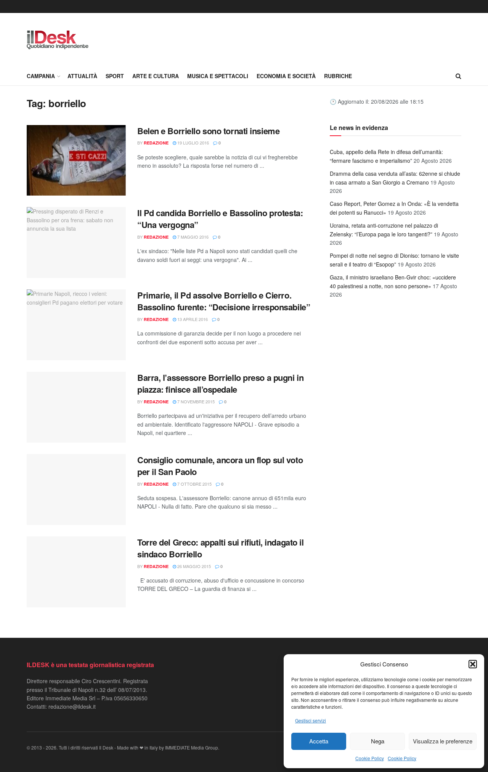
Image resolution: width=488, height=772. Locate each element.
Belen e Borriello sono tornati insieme (208, 131)
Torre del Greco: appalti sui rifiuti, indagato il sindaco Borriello (220, 548)
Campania (41, 76)
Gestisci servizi (310, 720)
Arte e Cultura (155, 76)
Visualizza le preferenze (442, 741)
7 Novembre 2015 (195, 401)
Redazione (156, 143)
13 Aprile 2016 (192, 319)
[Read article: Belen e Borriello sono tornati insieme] (76, 160)
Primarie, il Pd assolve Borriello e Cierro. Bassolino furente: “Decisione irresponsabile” (223, 301)
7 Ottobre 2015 (194, 484)
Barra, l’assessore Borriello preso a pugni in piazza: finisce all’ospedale (220, 383)
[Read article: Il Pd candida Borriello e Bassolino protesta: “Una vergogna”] (76, 242)
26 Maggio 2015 (193, 566)
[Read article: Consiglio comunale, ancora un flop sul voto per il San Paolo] (76, 489)
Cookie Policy (369, 758)
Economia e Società (286, 76)
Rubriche (338, 76)
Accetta (318, 741)
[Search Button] (458, 75)
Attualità (82, 76)
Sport (115, 76)
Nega (377, 741)
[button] (473, 664)
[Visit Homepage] (57, 39)
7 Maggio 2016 (192, 237)
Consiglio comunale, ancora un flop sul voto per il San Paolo (220, 466)
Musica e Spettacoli (217, 76)
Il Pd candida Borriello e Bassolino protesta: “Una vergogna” (220, 219)
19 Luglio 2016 (192, 143)
